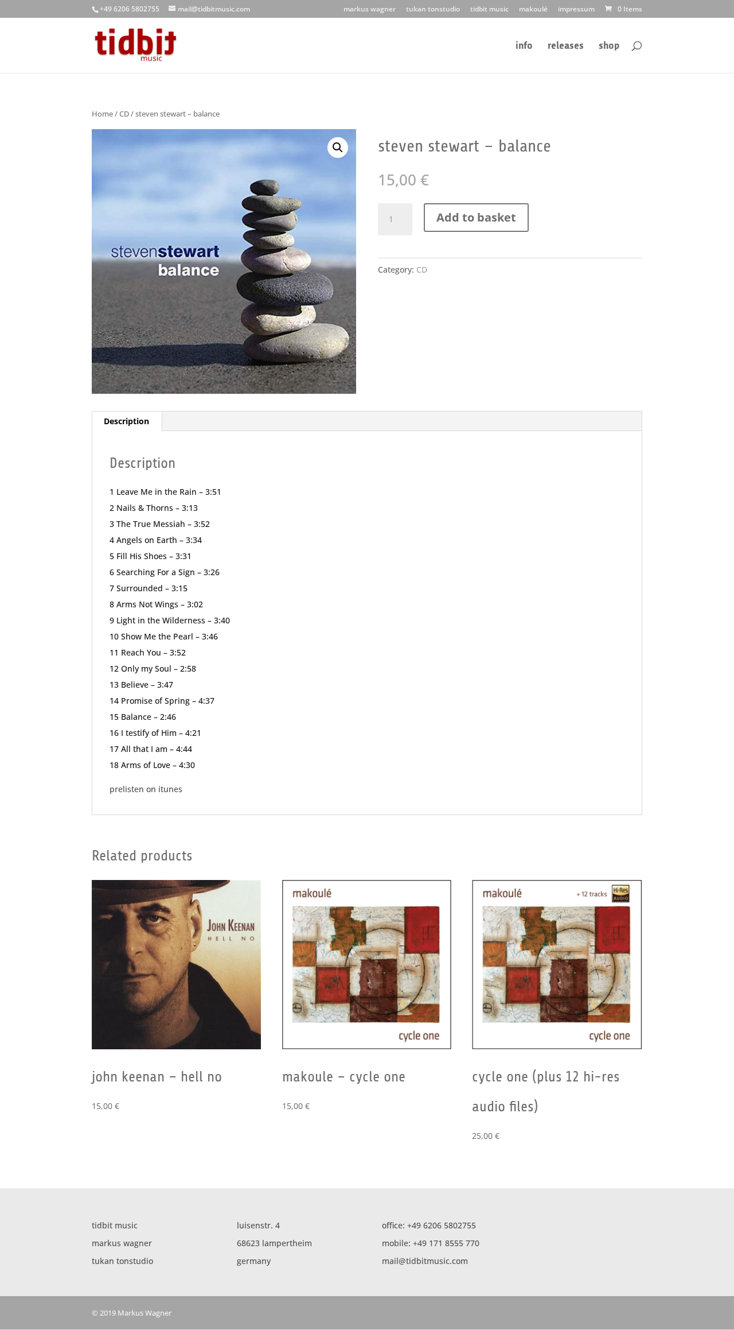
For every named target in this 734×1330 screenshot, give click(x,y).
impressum (576, 10)
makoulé (533, 10)
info (524, 46)
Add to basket (476, 217)
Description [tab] (126, 421)
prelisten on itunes (146, 789)
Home (102, 113)
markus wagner (369, 10)
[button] (337, 147)
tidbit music (489, 10)
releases (566, 46)
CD (124, 113)
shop (609, 46)
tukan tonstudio (433, 10)
